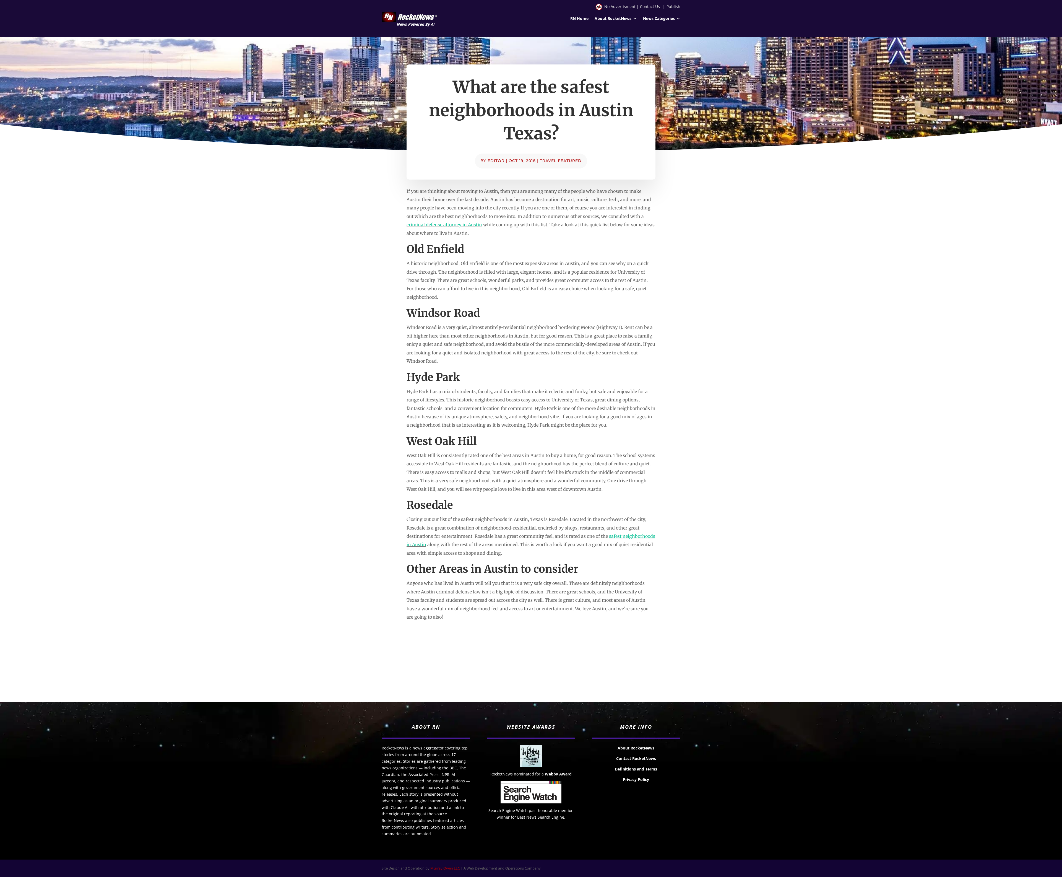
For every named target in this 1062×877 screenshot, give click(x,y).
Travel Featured (561, 160)
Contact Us (650, 6)
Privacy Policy (636, 779)
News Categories (659, 19)
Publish (673, 6)
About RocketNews (613, 19)
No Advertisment (620, 6)
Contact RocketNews (636, 758)
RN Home (579, 19)
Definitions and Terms (636, 769)
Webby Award (558, 774)
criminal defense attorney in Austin (444, 224)
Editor (496, 160)
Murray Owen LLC (445, 868)
